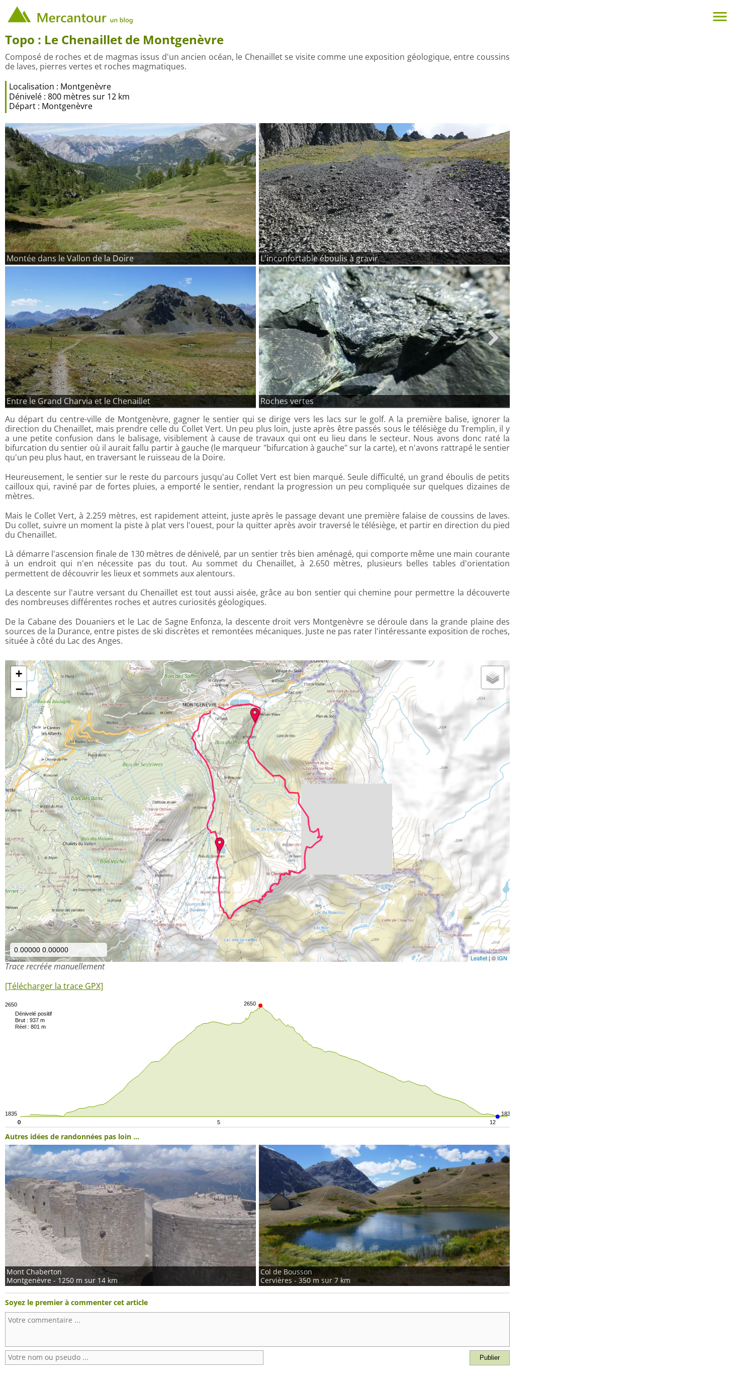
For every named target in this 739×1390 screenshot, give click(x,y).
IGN (502, 958)
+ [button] (19, 673)
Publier (490, 1357)
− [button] (19, 689)
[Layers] (493, 677)
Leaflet (479, 958)
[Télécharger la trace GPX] (54, 985)
